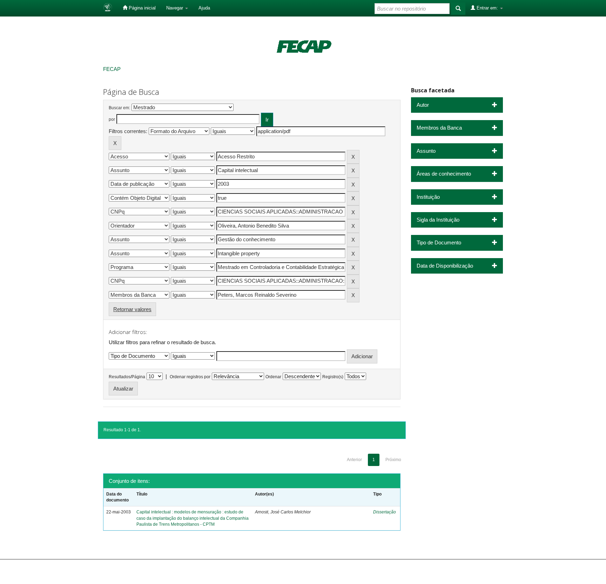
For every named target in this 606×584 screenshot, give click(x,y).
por (112, 119)
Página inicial (141, 8)
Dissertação (384, 512)
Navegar (175, 8)
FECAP (112, 69)
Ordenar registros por (190, 376)
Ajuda (204, 8)
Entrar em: (487, 8)
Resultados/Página (127, 376)
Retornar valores (132, 309)
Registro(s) (332, 376)
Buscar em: (119, 107)
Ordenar (273, 376)
